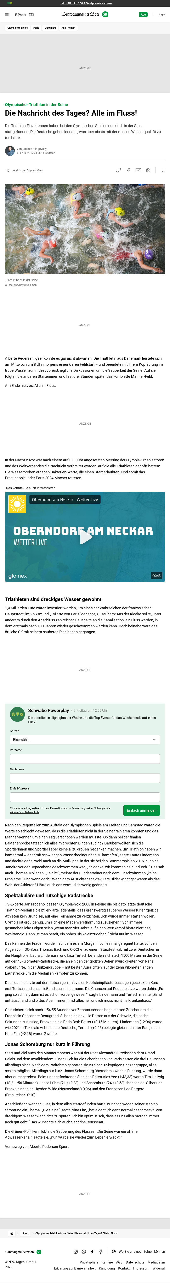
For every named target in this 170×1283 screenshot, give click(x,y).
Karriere (107, 1262)
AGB (119, 1262)
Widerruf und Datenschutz (24, 812)
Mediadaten (156, 1262)
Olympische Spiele (17, 27)
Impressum (141, 1268)
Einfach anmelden (142, 810)
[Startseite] (11, 1233)
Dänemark (50, 27)
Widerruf (159, 1268)
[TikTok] (92, 1251)
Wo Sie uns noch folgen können (142, 1252)
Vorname (16, 750)
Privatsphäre (89, 1262)
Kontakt (124, 1268)
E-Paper (20, 15)
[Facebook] (100, 1251)
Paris (36, 27)
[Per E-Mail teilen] (138, 170)
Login (161, 14)
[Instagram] (75, 1251)
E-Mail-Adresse (19, 788)
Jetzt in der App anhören (27, 170)
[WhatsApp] (84, 1251)
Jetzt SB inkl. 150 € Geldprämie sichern (86, 3)
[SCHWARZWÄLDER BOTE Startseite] (85, 14)
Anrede (14, 731)
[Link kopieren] (118, 170)
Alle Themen (68, 27)
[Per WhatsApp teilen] (148, 170)
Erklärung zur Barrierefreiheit (75, 1268)
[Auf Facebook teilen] (128, 170)
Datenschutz (135, 1262)
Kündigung (107, 1268)
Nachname (17, 769)
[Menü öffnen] (6, 15)
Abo (143, 14)
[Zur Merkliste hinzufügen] (162, 170)
